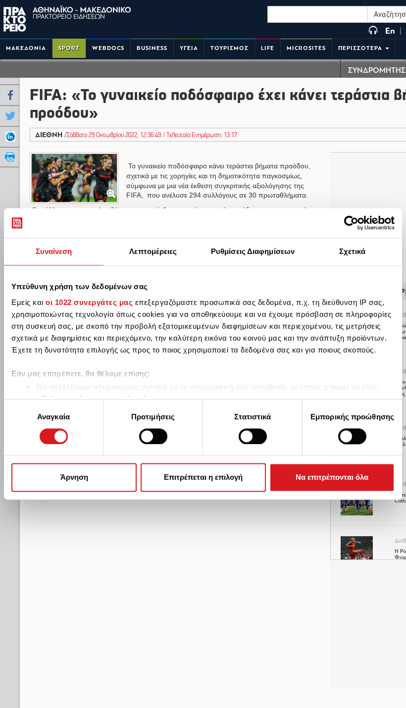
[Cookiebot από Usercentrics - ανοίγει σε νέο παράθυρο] (351, 222)
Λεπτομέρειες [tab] (153, 251)
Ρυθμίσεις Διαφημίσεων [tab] (253, 251)
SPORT (69, 48)
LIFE (267, 48)
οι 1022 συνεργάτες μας (89, 302)
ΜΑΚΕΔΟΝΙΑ (26, 48)
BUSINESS (152, 48)
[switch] (153, 436)
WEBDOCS (108, 48)
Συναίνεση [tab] (54, 251)
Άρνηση (74, 477)
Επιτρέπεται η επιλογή (203, 477)
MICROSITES (306, 48)
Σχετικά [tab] (352, 251)
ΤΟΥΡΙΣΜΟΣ (229, 48)
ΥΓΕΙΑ (189, 48)
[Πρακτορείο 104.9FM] (373, 31)
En (390, 31)
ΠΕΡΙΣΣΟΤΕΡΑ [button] (361, 48)
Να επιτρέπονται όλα (332, 477)
